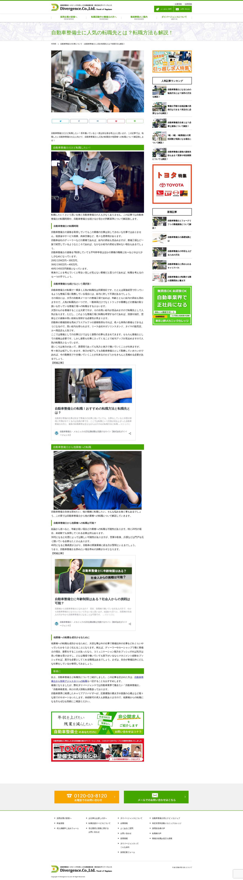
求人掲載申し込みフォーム (68, 828)
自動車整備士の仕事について (71, 44)
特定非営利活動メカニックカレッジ (166, 823)
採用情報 (188, 4)
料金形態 (60, 823)
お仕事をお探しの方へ (98, 818)
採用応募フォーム (127, 852)
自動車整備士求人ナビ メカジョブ (166, 818)
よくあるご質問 (165, 9)
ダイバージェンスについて (131, 818)
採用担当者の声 (158, 828)
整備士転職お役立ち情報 (162, 838)
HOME (53, 44)
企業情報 (178, 4)
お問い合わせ (184, 9)
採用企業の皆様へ (64, 818)
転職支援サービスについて (100, 823)
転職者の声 (156, 833)
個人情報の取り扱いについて (183, 867)
